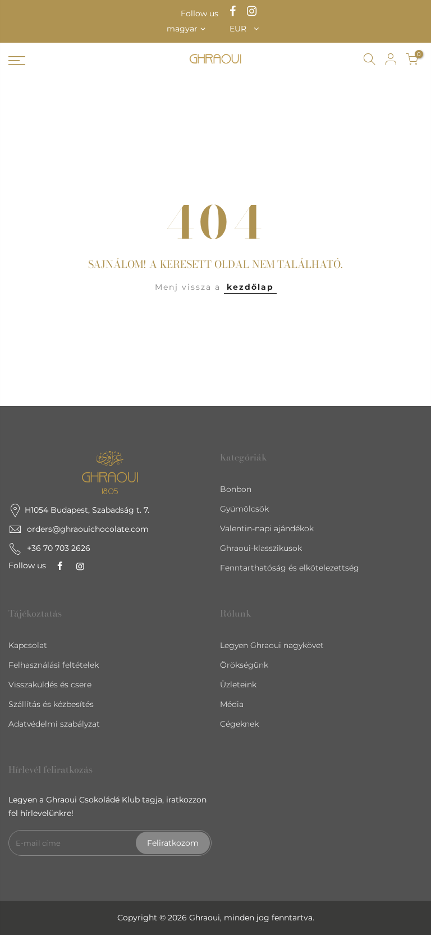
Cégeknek (239, 724)
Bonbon (235, 489)
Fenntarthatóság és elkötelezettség (289, 568)
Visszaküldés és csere (49, 684)
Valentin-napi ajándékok (267, 528)
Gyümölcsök (244, 509)
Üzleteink (238, 684)
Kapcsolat (27, 645)
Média (232, 704)
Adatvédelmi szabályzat (54, 724)
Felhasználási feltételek (53, 665)
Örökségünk (244, 665)
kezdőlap (250, 287)
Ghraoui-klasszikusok (261, 548)
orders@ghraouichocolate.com (88, 529)
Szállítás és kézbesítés (51, 704)
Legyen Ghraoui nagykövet (272, 645)
